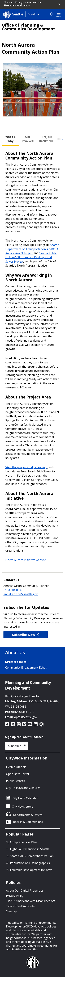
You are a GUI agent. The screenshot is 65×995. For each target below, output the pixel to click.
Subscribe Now (23, 635)
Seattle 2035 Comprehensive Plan (32, 856)
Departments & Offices (27, 815)
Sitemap (11, 911)
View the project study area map (26, 467)
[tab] (10, 139)
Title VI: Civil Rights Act (20, 906)
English (32, 14)
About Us (15, 652)
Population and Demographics (30, 863)
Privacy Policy (14, 896)
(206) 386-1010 (24, 712)
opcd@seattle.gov (25, 717)
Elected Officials (16, 767)
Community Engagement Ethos (26, 667)
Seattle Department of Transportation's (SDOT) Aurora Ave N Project (32, 249)
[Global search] (53, 14)
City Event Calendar (25, 798)
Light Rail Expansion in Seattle (29, 849)
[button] (59, 4)
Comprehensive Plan (23, 842)
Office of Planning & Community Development (28, 27)
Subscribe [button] (15, 746)
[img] (62, 139)
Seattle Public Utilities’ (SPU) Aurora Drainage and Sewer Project (31, 257)
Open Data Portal (17, 774)
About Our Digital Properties (25, 890)
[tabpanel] (32, 359)
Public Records (15, 781)
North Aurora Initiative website (25, 560)
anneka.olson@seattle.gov (20, 594)
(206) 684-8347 (13, 590)
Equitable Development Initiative (31, 870)
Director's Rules (16, 662)
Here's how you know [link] (16, 5)
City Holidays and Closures (23, 788)
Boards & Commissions (28, 822)
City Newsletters (22, 806)
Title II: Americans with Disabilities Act (30, 901)
